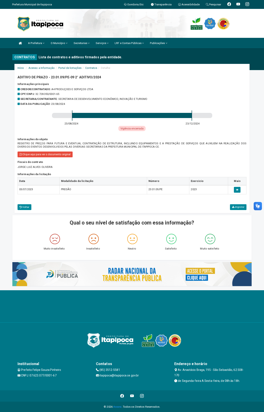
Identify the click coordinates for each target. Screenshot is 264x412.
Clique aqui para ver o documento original (46, 154)
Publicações (157, 43)
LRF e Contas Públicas (128, 43)
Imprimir (239, 207)
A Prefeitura (35, 43)
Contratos (91, 67)
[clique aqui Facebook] (122, 396)
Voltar (25, 207)
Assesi (117, 406)
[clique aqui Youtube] (132, 396)
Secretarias (81, 43)
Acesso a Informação (41, 67)
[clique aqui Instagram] (142, 396)
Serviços (101, 43)
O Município (58, 43)
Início (21, 67)
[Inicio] (20, 43)
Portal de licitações (69, 67)
